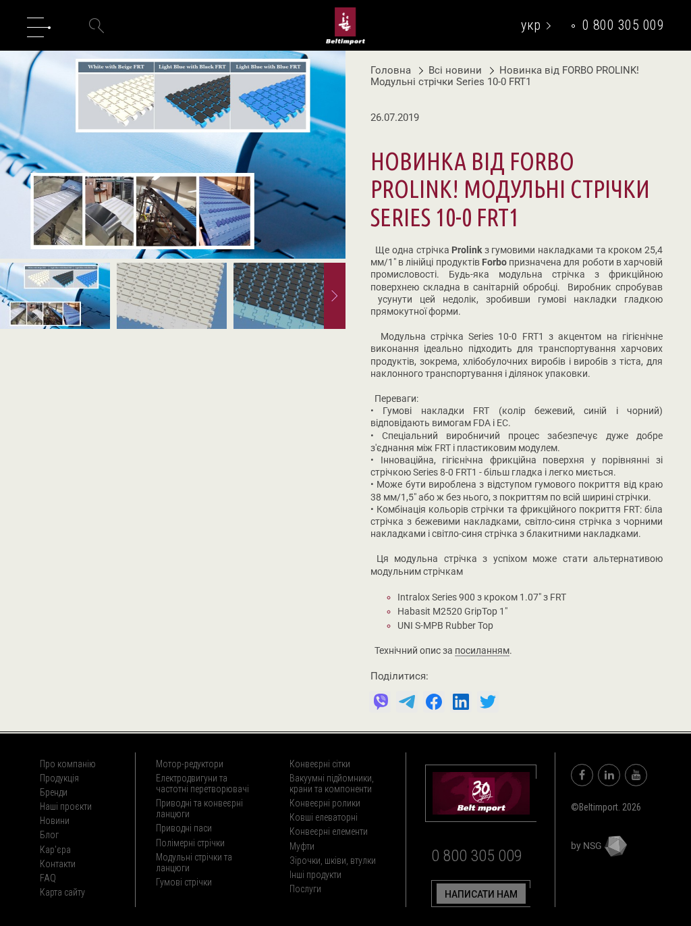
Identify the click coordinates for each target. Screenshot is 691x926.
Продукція (59, 778)
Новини (55, 820)
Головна (390, 70)
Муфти (301, 846)
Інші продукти (315, 874)
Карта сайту (62, 892)
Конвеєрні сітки (319, 763)
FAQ (48, 878)
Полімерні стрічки (190, 843)
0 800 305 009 (623, 25)
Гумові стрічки (184, 882)
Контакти (58, 863)
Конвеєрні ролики (324, 803)
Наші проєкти (66, 806)
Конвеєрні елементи (328, 831)
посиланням (482, 651)
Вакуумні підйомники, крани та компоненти (331, 783)
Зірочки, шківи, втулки (332, 860)
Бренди (53, 792)
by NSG (587, 845)
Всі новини (457, 70)
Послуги (305, 888)
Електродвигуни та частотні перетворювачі (202, 783)
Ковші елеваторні (323, 817)
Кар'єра (55, 849)
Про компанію (68, 763)
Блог (49, 834)
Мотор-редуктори (189, 763)
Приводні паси (184, 828)
